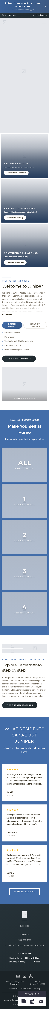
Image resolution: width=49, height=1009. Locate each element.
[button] (23, 1001)
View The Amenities (15, 262)
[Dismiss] (45, 6)
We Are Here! (32, 993)
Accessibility (14, 989)
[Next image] (42, 384)
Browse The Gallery (15, 217)
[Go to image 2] (16, 398)
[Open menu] (44, 22)
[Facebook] (21, 926)
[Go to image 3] (18, 398)
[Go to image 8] (29, 398)
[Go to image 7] (27, 398)
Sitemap (37, 989)
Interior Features (12, 325)
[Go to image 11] (34, 398)
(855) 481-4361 (24, 940)
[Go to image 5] (23, 398)
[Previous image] (6, 384)
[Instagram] (27, 926)
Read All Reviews (24, 891)
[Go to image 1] (14, 398)
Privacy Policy (26, 989)
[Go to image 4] (21, 398)
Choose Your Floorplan (16, 173)
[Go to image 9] (31, 398)
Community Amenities (35, 325)
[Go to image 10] (32, 398)
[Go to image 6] (25, 398)
